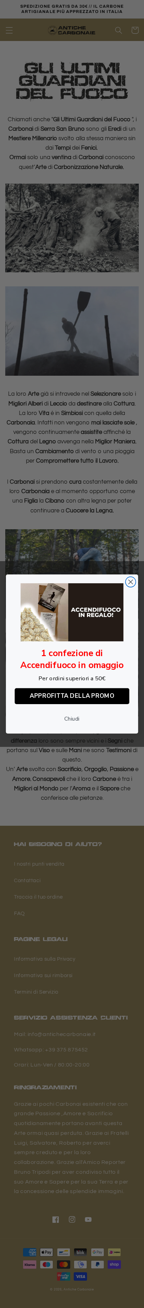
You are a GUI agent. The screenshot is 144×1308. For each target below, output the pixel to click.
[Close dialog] (130, 582)
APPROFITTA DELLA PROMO (72, 696)
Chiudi (72, 718)
